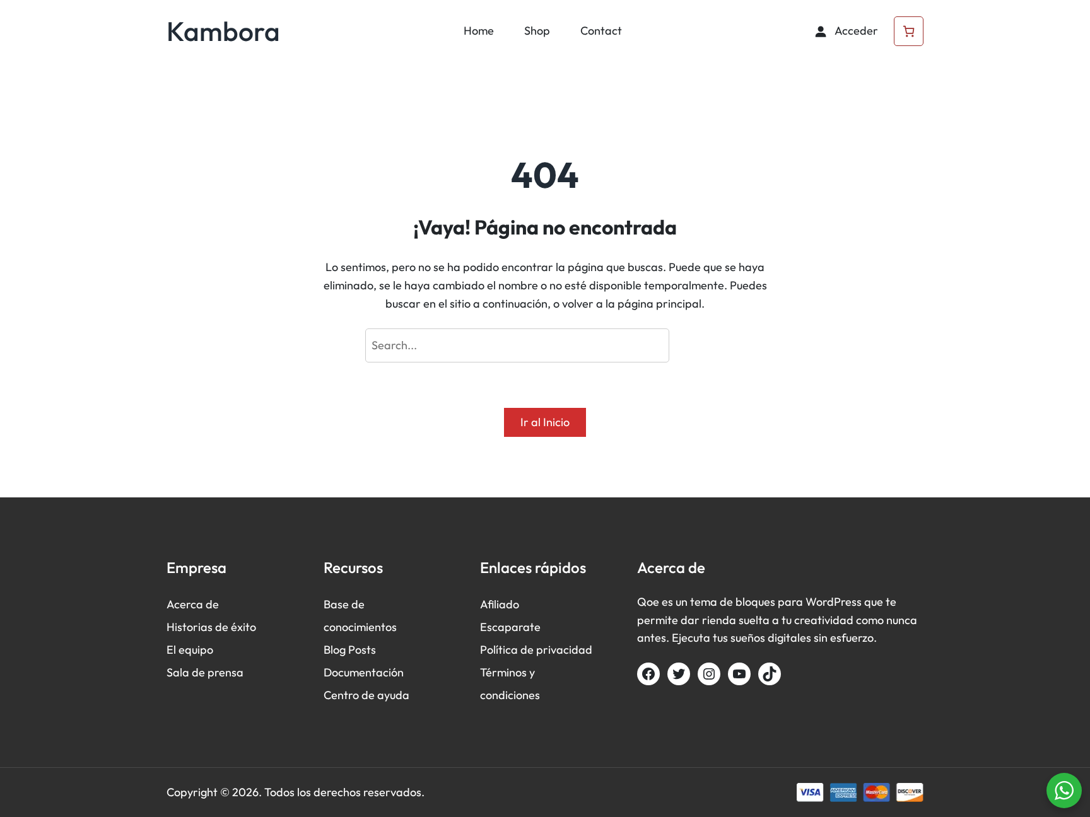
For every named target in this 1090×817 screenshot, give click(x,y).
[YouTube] (739, 674)
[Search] (700, 345)
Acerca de (193, 604)
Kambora (223, 31)
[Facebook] (648, 674)
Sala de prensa (205, 672)
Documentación (364, 672)
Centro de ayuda (366, 695)
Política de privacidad (536, 649)
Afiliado (499, 604)
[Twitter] (678, 674)
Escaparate (510, 627)
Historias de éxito (211, 627)
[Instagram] (709, 674)
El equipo (190, 649)
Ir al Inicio (545, 422)
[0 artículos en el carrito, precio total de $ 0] (908, 31)
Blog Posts (350, 649)
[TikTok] (769, 674)
